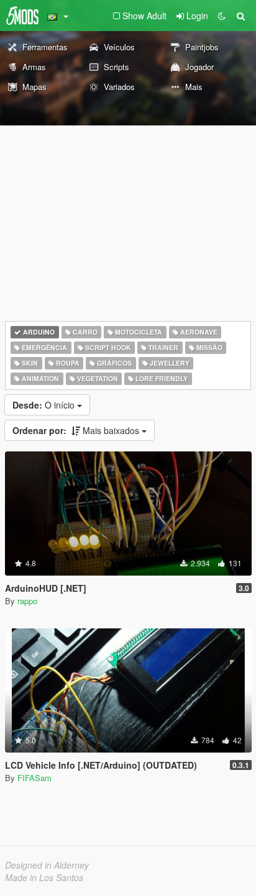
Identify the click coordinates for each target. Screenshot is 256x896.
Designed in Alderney (47, 865)
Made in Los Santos (44, 877)
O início (44, 405)
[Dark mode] (222, 15)
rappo (27, 601)
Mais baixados (77, 430)
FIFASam (34, 778)
